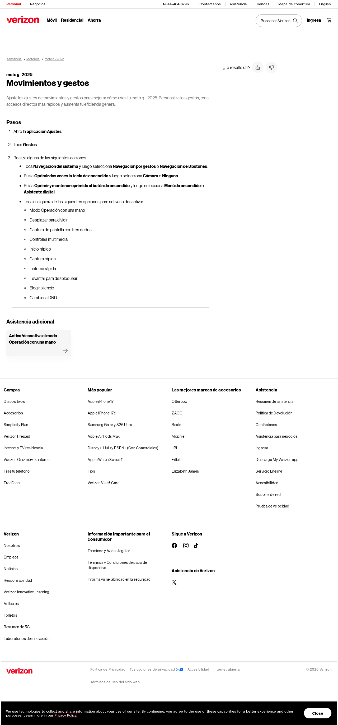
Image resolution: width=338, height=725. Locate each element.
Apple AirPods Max (104, 436)
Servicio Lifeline (269, 471)
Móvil (52, 19)
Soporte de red (268, 494)
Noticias (11, 568)
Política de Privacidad (107, 669)
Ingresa (262, 448)
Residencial (72, 19)
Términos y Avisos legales (109, 550)
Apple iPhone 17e (102, 413)
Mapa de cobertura (294, 4)
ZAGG (177, 413)
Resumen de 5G (17, 627)
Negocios (37, 4)
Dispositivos (14, 401)
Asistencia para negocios (277, 436)
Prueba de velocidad (272, 506)
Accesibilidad (267, 483)
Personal (13, 4)
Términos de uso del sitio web (115, 682)
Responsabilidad (18, 580)
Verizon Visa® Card (104, 483)
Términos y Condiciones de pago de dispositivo (117, 565)
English (325, 4)
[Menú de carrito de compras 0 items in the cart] (329, 20)
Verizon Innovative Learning (26, 592)
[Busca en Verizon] (279, 20)
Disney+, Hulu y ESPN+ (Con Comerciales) (123, 448)
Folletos (10, 615)
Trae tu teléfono (17, 471)
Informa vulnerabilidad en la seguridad (119, 579)
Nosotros (12, 545)
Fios (91, 471)
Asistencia (238, 4)
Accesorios (13, 413)
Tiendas (262, 4)
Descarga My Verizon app (277, 459)
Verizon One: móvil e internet (27, 459)
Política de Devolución (274, 413)
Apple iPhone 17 (101, 401)
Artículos (11, 603)
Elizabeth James (185, 471)
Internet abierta (226, 669)
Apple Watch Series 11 (106, 459)
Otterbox (179, 401)
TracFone (12, 483)
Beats (176, 424)
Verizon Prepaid (17, 436)
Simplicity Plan (16, 424)
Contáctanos (210, 4)
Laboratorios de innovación (26, 638)
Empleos (11, 557)
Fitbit (176, 459)
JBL (175, 448)
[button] (258, 67)
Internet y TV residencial (24, 448)
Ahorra (94, 19)
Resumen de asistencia (275, 401)
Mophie (178, 436)
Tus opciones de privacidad (153, 669)
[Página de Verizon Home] (22, 19)
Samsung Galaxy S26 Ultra (110, 424)
